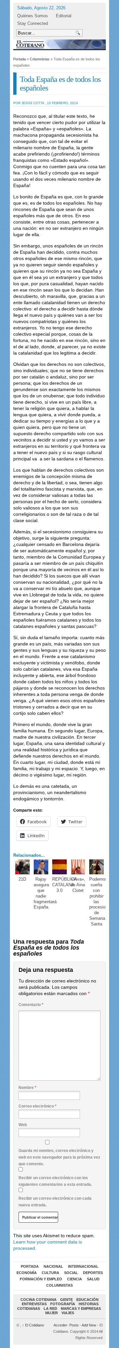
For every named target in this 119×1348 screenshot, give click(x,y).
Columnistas (40, 59)
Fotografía (62, 1304)
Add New (89, 1325)
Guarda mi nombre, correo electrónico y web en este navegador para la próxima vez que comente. (59, 1157)
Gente (66, 1300)
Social (71, 1273)
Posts (74, 1325)
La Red (50, 1309)
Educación (87, 1300)
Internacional (83, 1266)
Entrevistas (34, 1304)
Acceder (60, 1325)
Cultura (50, 1273)
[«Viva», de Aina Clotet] (78, 866)
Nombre (27, 1087)
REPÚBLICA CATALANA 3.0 (64, 885)
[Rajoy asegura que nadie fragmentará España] (41, 866)
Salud (93, 1279)
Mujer (51, 1313)
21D (22, 879)
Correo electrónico (38, 1106)
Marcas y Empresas (81, 1309)
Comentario (31, 1004)
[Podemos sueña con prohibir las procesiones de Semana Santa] (96, 866)
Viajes (67, 1313)
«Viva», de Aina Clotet (78, 885)
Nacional (53, 1266)
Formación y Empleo (41, 1279)
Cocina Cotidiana (38, 1300)
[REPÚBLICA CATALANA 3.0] (59, 866)
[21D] (22, 866)
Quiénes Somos (32, 15)
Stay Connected (32, 23)
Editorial (63, 15)
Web (23, 1124)
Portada (19, 59)
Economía (27, 1273)
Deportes (93, 1273)
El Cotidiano (33, 1325)
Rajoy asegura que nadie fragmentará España (45, 893)
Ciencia (74, 1279)
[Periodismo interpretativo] (59, 44)
